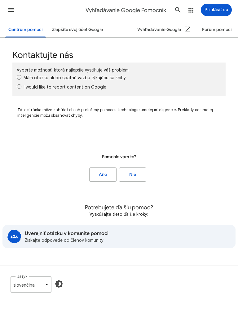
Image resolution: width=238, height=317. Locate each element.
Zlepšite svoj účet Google (77, 29)
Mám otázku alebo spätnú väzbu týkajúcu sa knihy (75, 77)
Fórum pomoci (217, 29)
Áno (103, 174)
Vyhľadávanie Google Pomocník (126, 10)
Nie (132, 174)
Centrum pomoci (25, 29)
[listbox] (31, 284)
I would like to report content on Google (65, 87)
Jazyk (22, 276)
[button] (11, 9)
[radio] (19, 77)
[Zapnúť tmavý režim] (58, 283)
